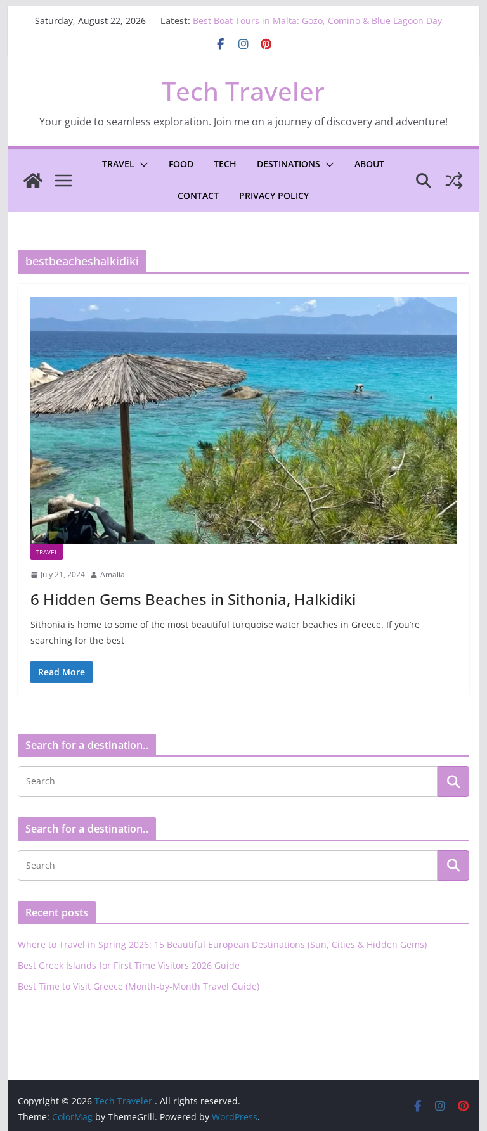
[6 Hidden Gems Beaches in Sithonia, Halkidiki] (243, 420)
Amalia (112, 574)
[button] (141, 164)
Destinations (288, 164)
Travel (118, 164)
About (369, 164)
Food (181, 164)
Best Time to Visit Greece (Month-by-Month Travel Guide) (138, 986)
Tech (225, 164)
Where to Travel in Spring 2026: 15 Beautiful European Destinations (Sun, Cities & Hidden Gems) (222, 944)
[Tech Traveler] (33, 180)
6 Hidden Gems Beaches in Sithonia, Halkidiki (193, 599)
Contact (198, 195)
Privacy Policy (274, 195)
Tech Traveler (243, 90)
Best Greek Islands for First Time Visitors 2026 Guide (129, 965)
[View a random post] (454, 180)
